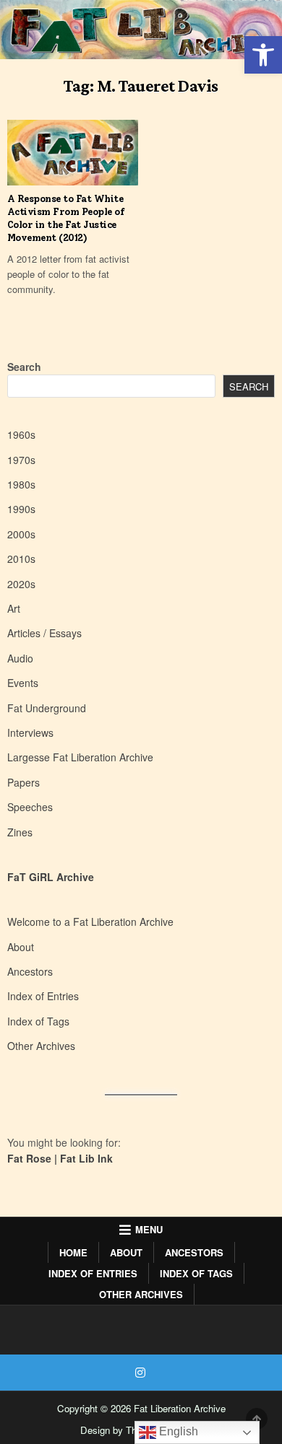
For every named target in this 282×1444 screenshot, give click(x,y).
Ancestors (30, 971)
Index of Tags (38, 1021)
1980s (21, 484)
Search (24, 366)
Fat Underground (46, 708)
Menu (149, 1229)
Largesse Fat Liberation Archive (80, 757)
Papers (23, 782)
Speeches (30, 807)
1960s (21, 434)
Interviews (30, 732)
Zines (20, 832)
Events (22, 682)
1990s (21, 509)
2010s (21, 558)
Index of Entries (43, 996)
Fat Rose (29, 1158)
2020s (21, 584)
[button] (263, 55)
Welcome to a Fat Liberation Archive (90, 921)
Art (13, 608)
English (177, 1431)
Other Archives (41, 1045)
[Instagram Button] (140, 1372)
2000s (21, 534)
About (20, 947)
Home (73, 1252)
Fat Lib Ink (86, 1158)
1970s (21, 459)
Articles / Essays (44, 633)
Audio (20, 658)
